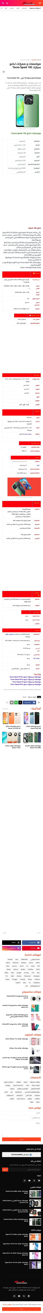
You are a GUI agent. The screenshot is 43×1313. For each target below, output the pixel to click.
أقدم (4, 933)
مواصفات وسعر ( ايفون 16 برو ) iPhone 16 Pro (15, 1068)
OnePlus (30, 969)
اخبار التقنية (18, 1092)
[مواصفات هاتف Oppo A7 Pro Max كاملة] (35, 1237)
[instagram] (25, 1181)
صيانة (31, 1102)
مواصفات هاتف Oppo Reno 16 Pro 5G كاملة (15, 1244)
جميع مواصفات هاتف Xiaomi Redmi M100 (16, 1220)
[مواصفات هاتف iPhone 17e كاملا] (35, 1041)
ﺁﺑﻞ (11, 1092)
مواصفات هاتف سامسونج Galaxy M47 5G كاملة (15, 1025)
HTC (33, 972)
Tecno (24, 697)
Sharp (30, 979)
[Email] (12, 702)
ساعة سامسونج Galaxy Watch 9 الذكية (17, 997)
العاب (6, 1092)
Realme (23, 962)
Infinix (8, 962)
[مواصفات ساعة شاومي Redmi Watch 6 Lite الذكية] (35, 1203)
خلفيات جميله (36, 1085)
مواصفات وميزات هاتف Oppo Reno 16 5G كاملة (15, 1254)
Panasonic (27, 976)
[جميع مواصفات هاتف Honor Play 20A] (32, 718)
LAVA (12, 976)
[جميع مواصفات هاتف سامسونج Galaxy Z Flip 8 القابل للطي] (35, 1017)
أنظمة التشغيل (35, 1088)
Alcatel (23, 969)
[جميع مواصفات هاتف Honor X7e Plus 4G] (11, 718)
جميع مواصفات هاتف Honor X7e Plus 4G (13, 727)
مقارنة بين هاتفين (22, 1088)
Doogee (14, 979)
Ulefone (37, 979)
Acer (24, 982)
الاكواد (12, 1088)
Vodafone (37, 982)
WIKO (6, 972)
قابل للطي (28, 1095)
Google (19, 972)
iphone (16, 969)
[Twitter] (20, 702)
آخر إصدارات (19, 1095)
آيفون (17, 8)
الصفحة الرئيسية (36, 60)
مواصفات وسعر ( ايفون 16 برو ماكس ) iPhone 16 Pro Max (15, 1058)
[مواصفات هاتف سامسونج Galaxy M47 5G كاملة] (35, 1026)
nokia (32, 966)
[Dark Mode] (7, 3)
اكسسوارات (10, 1095)
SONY (38, 969)
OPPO (38, 962)
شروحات (7, 1085)
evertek (22, 979)
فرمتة (25, 1082)
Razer (7, 979)
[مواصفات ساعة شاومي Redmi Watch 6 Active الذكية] (35, 1212)
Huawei (10, 959)
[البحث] (3, 3)
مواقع (30, 1098)
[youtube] (29, 1181)
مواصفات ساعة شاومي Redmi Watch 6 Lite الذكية (15, 1201)
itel (27, 986)
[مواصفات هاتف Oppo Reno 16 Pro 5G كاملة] (35, 1246)
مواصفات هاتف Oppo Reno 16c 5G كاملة (16, 1263)
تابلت (27, 1085)
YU (30, 982)
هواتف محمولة (25, 60)
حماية (38, 1102)
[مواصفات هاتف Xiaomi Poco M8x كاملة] (32, 737)
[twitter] (34, 1181)
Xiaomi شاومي (35, 959)
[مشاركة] (3, 71)
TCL (7, 976)
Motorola (15, 962)
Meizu (9, 969)
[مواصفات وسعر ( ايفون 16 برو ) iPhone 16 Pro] (35, 1069)
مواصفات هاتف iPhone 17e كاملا (16, 1039)
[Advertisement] (21, 34)
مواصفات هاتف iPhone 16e (18, 1048)
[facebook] (39, 1181)
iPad (12, 972)
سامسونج (24, 8)
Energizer (37, 976)
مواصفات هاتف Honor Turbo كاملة (12, 747)
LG (27, 966)
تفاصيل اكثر (7, 1304)
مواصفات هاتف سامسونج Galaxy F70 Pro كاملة (15, 1006)
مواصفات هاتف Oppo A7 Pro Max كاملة (17, 1235)
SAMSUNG (24, 959)
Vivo (16, 959)
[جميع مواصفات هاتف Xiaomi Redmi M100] (35, 1222)
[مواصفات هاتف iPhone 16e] (35, 1050)
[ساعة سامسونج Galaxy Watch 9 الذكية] (35, 998)
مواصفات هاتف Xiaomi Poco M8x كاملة (33, 747)
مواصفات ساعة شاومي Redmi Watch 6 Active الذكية (15, 1211)
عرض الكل (5, 708)
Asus (7, 966)
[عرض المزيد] (7, 702)
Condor (26, 972)
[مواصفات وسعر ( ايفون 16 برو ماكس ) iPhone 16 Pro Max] (35, 1060)
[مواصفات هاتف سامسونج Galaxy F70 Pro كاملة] (35, 1008)
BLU (38, 972)
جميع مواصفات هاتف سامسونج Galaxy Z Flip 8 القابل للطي (17, 1015)
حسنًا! (21, 1309)
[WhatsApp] (16, 702)
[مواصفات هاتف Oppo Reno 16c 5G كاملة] (35, 1265)
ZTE (38, 966)
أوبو (6, 8)
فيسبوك (37, 1095)
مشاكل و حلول (8, 1082)
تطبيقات (18, 1082)
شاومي (11, 8)
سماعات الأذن (21, 1098)
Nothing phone (35, 986)
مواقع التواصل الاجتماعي (32, 1092)
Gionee (19, 976)
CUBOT (18, 982)
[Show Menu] (40, 3)
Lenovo (14, 966)
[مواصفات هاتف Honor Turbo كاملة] (11, 737)
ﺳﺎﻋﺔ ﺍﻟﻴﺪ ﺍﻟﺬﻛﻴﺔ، (18, 1085)
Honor (31, 962)
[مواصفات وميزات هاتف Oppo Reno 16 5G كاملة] (35, 1255)
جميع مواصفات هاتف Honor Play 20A (33, 727)
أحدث (38, 933)
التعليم (12, 1098)
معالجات (37, 1098)
